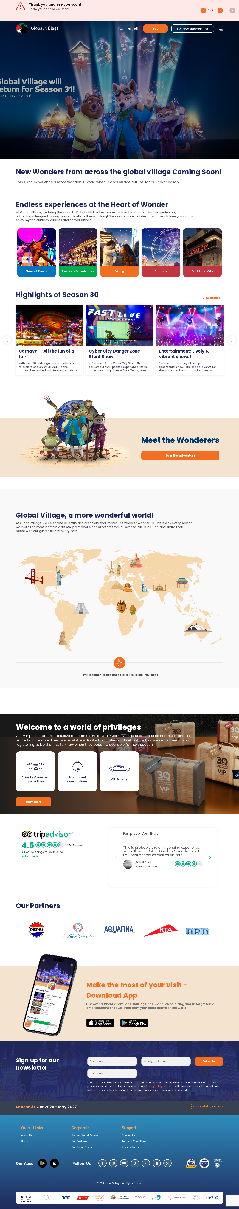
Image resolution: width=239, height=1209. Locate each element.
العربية (133, 28)
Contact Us (129, 1135)
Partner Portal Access (85, 1135)
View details (211, 298)
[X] (167, 1163)
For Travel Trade (82, 1147)
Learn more (33, 802)
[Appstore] (54, 1163)
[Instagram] (113, 1163)
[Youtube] (124, 1163)
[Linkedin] (146, 1163)
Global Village (111, 1183)
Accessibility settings (209, 1106)
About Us (26, 1135)
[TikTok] (135, 1163)
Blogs (24, 1141)
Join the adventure (180, 455)
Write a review (31, 856)
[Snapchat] (157, 1163)
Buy (155, 28)
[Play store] (42, 1163)
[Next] (220, 10)
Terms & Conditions (134, 1141)
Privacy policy (154, 1086)
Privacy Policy (130, 1147)
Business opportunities (193, 28)
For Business (80, 1141)
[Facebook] (102, 1163)
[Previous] (203, 10)
